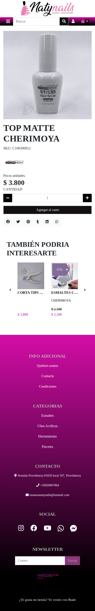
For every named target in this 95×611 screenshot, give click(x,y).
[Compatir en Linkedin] (47, 222)
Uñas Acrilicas (47, 426)
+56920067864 (49, 485)
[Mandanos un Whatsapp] (60, 528)
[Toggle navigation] (8, 21)
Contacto (47, 376)
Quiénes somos (47, 366)
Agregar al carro (47, 210)
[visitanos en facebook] (34, 528)
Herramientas (47, 436)
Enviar (72, 560)
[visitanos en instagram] (21, 528)
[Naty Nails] (47, 8)
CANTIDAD (12, 189)
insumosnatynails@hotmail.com (49, 495)
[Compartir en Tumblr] (38, 222)
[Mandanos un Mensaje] (73, 528)
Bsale (72, 600)
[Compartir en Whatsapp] (56, 222)
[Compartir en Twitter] (18, 222)
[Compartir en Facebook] (8, 222)
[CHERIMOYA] (14, 162)
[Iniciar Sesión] (73, 21)
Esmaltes (47, 415)
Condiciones (47, 386)
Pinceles (47, 447)
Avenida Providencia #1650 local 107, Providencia (49, 475)
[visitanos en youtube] (47, 528)
